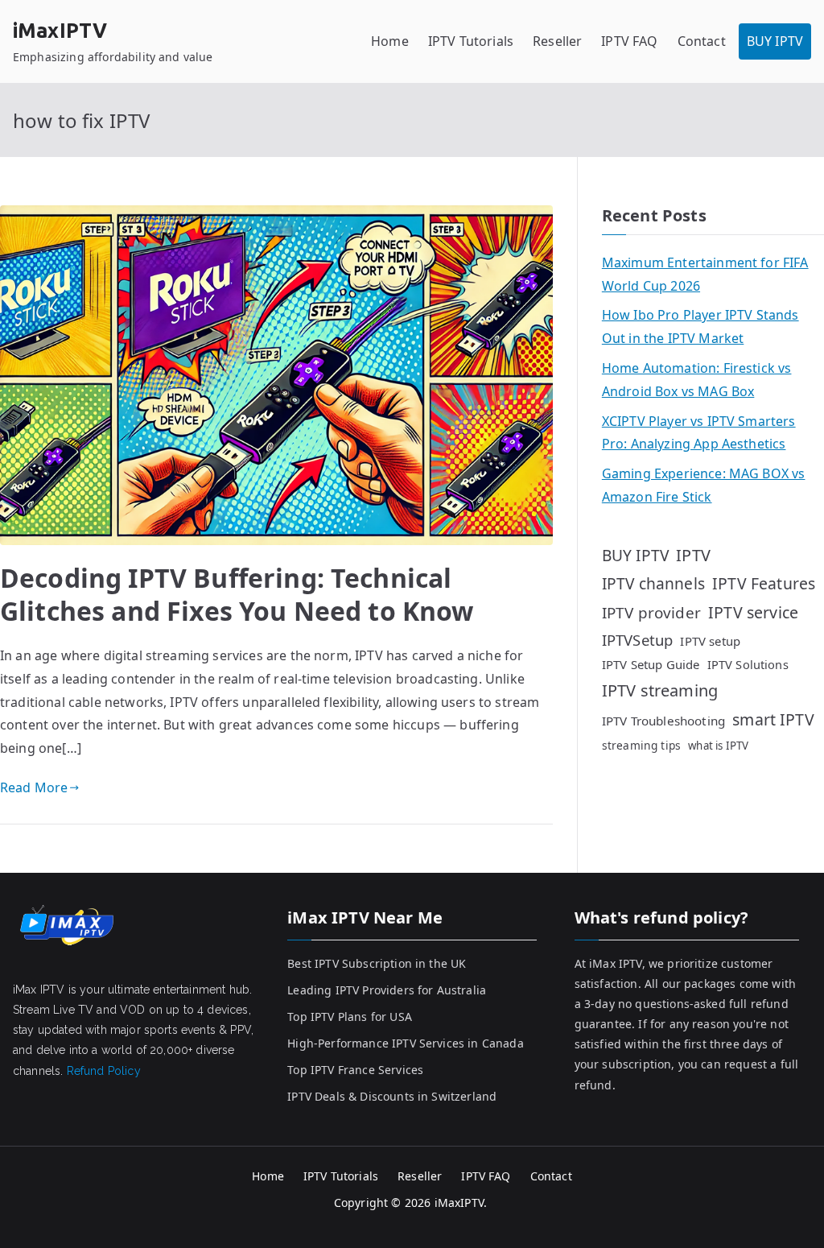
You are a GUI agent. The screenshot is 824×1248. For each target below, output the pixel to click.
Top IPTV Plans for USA (349, 1016)
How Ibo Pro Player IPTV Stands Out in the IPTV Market (700, 326)
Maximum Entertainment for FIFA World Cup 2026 (705, 274)
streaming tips (641, 745)
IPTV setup (710, 641)
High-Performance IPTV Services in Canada (405, 1043)
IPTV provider (651, 612)
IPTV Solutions (748, 664)
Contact (702, 41)
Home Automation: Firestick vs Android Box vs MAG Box (697, 379)
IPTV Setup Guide (651, 664)
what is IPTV (718, 745)
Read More (34, 787)
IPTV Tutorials (470, 41)
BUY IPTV (775, 41)
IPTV (693, 555)
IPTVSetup (637, 640)
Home (390, 41)
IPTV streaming (660, 690)
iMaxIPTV (60, 30)
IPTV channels (653, 583)
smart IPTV (773, 719)
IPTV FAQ (629, 41)
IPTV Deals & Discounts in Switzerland (391, 1096)
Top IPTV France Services (355, 1069)
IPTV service (753, 612)
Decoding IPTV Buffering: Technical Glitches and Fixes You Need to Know (237, 594)
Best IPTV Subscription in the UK (376, 963)
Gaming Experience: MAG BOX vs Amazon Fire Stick (703, 485)
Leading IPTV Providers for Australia (386, 990)
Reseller (557, 41)
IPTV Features (763, 583)
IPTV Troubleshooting (663, 721)
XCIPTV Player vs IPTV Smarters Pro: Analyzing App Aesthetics (699, 432)
